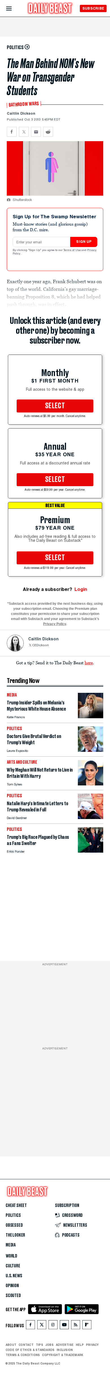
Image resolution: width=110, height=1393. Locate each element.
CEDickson (40, 645)
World (11, 1256)
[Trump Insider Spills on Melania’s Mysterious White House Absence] (90, 716)
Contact (26, 1344)
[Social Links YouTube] (64, 1326)
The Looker (15, 1235)
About (11, 1344)
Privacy (92, 1344)
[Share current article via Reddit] (48, 132)
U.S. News (14, 1276)
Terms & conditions (23, 1355)
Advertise (65, 1344)
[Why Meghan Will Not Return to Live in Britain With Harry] (90, 783)
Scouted (13, 1295)
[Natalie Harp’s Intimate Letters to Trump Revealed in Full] (90, 817)
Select (55, 406)
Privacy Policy (54, 624)
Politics (13, 1215)
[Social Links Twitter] (41, 1326)
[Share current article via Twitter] (24, 132)
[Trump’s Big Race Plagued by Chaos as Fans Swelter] (90, 851)
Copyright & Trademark (62, 1355)
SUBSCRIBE (93, 8)
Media (11, 1245)
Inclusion (65, 1349)
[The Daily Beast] (50, 9)
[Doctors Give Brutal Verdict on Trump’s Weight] (90, 750)
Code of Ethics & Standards (30, 1349)
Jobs (49, 1344)
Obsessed (14, 1225)
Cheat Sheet (16, 1205)
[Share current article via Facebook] (12, 132)
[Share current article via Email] (36, 132)
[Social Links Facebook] (30, 1326)
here (89, 662)
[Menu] (14, 9)
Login (80, 589)
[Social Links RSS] (75, 1326)
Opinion (12, 1285)
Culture (13, 1266)
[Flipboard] (86, 1326)
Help (80, 1344)
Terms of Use (72, 250)
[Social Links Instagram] (53, 1326)
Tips (39, 1344)
